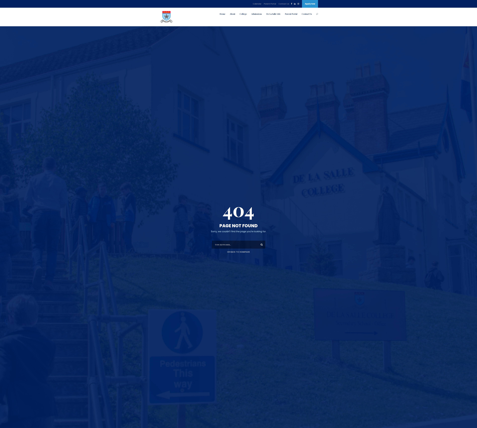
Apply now (310, 3)
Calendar (257, 3)
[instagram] (298, 3)
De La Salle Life (273, 14)
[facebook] (291, 3)
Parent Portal (270, 3)
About (232, 14)
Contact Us (283, 3)
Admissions (256, 14)
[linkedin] (295, 3)
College (243, 14)
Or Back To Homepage (238, 252)
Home (222, 14)
